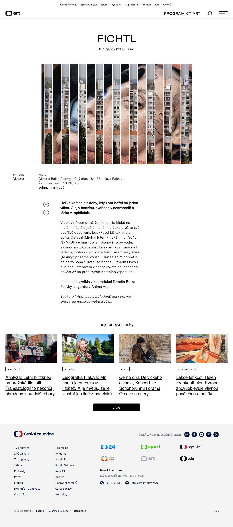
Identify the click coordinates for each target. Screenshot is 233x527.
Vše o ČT (167, 4)
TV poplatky (21, 459)
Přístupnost (79, 510)
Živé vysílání (21, 453)
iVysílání (116, 4)
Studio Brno (62, 459)
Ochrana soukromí (58, 510)
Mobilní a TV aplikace (27, 488)
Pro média (61, 447)
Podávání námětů (66, 482)
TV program (131, 4)
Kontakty (61, 494)
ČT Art (124, 369)
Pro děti (146, 4)
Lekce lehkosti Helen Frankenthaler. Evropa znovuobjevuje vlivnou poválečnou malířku (197, 385)
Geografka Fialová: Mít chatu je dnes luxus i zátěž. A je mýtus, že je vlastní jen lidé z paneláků (87, 385)
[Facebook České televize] (194, 436)
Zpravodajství (89, 4)
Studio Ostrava (64, 465)
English (40, 510)
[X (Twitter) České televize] (209, 436)
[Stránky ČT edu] (199, 458)
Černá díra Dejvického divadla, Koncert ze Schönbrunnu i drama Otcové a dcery (140, 385)
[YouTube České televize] (201, 436)
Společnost (13, 369)
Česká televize (68, 4)
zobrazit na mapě (51, 187)
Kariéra (59, 477)
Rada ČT (60, 471)
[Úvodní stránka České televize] (34, 436)
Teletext (19, 465)
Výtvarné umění (187, 369)
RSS (217, 510)
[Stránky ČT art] (148, 460)
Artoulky (69, 369)
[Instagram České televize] (187, 436)
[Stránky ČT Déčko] (107, 460)
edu (157, 4)
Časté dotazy (63, 488)
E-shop (18, 482)
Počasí (18, 477)
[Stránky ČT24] (108, 448)
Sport (103, 4)
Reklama (60, 453)
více (116, 407)
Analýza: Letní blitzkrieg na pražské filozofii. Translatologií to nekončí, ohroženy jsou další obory (30, 385)
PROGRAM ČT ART (182, 13)
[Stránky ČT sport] (150, 448)
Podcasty (19, 471)
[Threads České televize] (216, 436)
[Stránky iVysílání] (199, 447)
